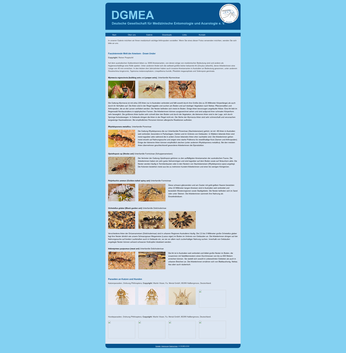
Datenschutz (173, 346)
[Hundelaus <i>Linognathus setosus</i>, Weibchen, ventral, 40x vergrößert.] (120, 337)
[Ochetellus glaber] (120, 231)
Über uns (132, 35)
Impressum (165, 346)
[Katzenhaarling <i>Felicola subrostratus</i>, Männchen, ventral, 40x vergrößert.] (150, 307)
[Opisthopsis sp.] (120, 176)
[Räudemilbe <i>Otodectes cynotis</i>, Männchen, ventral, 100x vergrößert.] (211, 307)
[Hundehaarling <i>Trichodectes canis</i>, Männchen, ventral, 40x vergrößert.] (211, 337)
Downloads (167, 35)
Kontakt (202, 35)
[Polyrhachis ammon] (120, 203)
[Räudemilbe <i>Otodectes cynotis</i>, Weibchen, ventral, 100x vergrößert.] (181, 307)
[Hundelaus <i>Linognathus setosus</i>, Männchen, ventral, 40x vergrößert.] (150, 337)
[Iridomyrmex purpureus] (120, 271)
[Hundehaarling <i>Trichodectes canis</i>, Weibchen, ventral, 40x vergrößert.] (181, 337)
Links (184, 35)
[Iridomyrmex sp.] (150, 271)
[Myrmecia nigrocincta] (120, 100)
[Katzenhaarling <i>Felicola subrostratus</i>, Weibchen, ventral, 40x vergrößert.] (120, 307)
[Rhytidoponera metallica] (120, 149)
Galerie (149, 35)
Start (114, 35)
